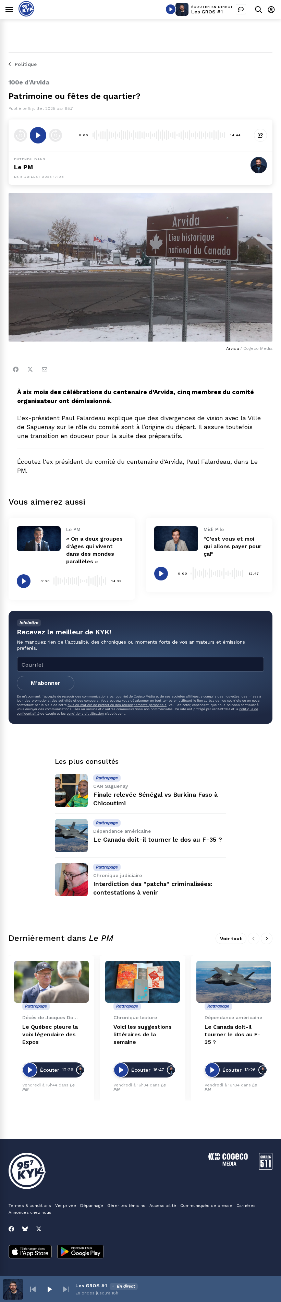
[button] (33, 1289)
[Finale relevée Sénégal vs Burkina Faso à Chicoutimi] (71, 790)
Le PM (23, 167)
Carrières (246, 1205)
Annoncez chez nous (30, 1212)
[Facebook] (16, 369)
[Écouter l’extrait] (38, 135)
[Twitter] (30, 369)
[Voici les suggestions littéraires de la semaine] (142, 982)
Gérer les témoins (126, 1205)
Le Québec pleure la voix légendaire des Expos (50, 1034)
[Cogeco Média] (228, 1164)
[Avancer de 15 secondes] (55, 135)
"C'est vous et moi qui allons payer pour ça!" (232, 546)
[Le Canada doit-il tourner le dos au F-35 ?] (71, 835)
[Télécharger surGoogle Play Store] (80, 1252)
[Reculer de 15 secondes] (20, 135)
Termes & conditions (30, 1205)
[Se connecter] (271, 9)
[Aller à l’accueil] (27, 14)
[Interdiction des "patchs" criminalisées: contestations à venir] (71, 879)
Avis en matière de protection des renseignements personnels (117, 705)
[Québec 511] (265, 1168)
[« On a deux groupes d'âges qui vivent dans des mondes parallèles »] (39, 538)
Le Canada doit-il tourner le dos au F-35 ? (157, 839)
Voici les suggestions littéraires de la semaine (142, 1034)
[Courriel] (44, 369)
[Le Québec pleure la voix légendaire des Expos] (51, 982)
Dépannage (91, 1205)
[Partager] (260, 135)
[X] (38, 1229)
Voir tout (231, 938)
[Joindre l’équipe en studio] (241, 9)
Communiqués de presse (206, 1205)
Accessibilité (162, 1205)
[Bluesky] (25, 1229)
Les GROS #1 (207, 11)
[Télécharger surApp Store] (30, 1252)
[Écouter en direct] (170, 9)
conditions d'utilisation (85, 713)
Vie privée (65, 1205)
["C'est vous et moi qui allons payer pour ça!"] (176, 538)
